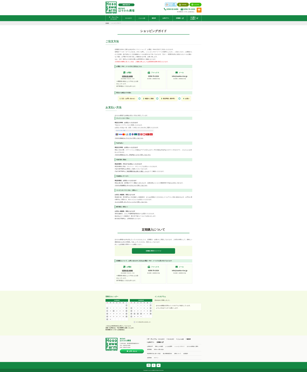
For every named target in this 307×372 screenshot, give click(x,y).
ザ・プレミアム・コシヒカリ (156, 339)
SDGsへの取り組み (159, 349)
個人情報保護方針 (167, 353)
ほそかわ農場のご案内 (192, 346)
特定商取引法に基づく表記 (154, 353)
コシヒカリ (128, 18)
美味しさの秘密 (159, 346)
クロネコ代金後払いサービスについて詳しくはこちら (131, 185)
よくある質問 (168, 346)
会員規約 (185, 353)
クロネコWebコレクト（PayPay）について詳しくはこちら (133, 155)
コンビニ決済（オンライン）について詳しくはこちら (131, 202)
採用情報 (149, 349)
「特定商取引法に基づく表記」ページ (137, 171)
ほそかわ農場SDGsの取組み (172, 4)
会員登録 (149, 357)
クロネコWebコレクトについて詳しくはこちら (129, 138)
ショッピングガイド (179, 346)
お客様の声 (150, 346)
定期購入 (178, 18)
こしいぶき (141, 18)
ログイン (156, 357)
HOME (107, 23)
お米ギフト (166, 18)
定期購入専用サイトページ (153, 251)
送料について (177, 353)
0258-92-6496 (127, 76)
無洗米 (154, 18)
